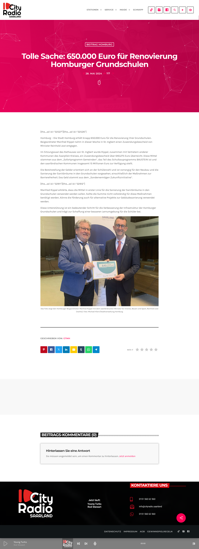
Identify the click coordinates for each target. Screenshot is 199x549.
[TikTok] (151, 10)
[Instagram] (159, 10)
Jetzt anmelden (127, 456)
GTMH (66, 338)
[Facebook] (167, 10)
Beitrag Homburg (100, 44)
